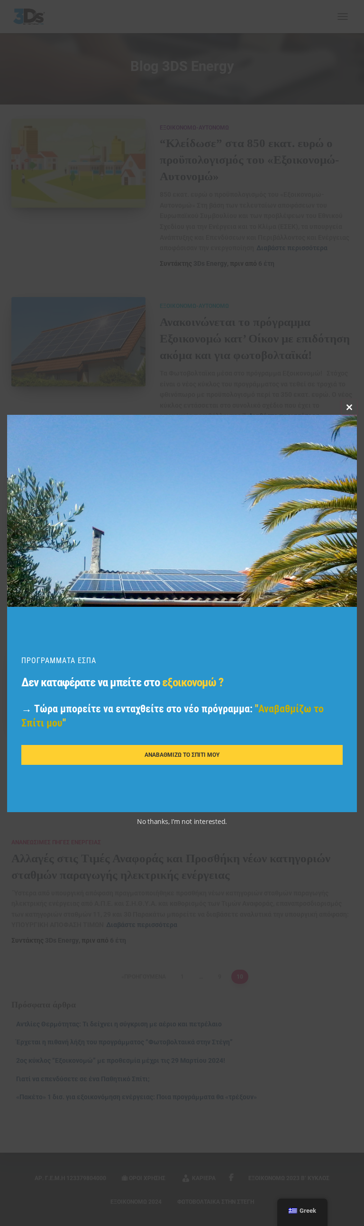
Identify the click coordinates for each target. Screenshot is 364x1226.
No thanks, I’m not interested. (182, 821)
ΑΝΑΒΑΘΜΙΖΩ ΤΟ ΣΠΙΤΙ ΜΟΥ (182, 755)
